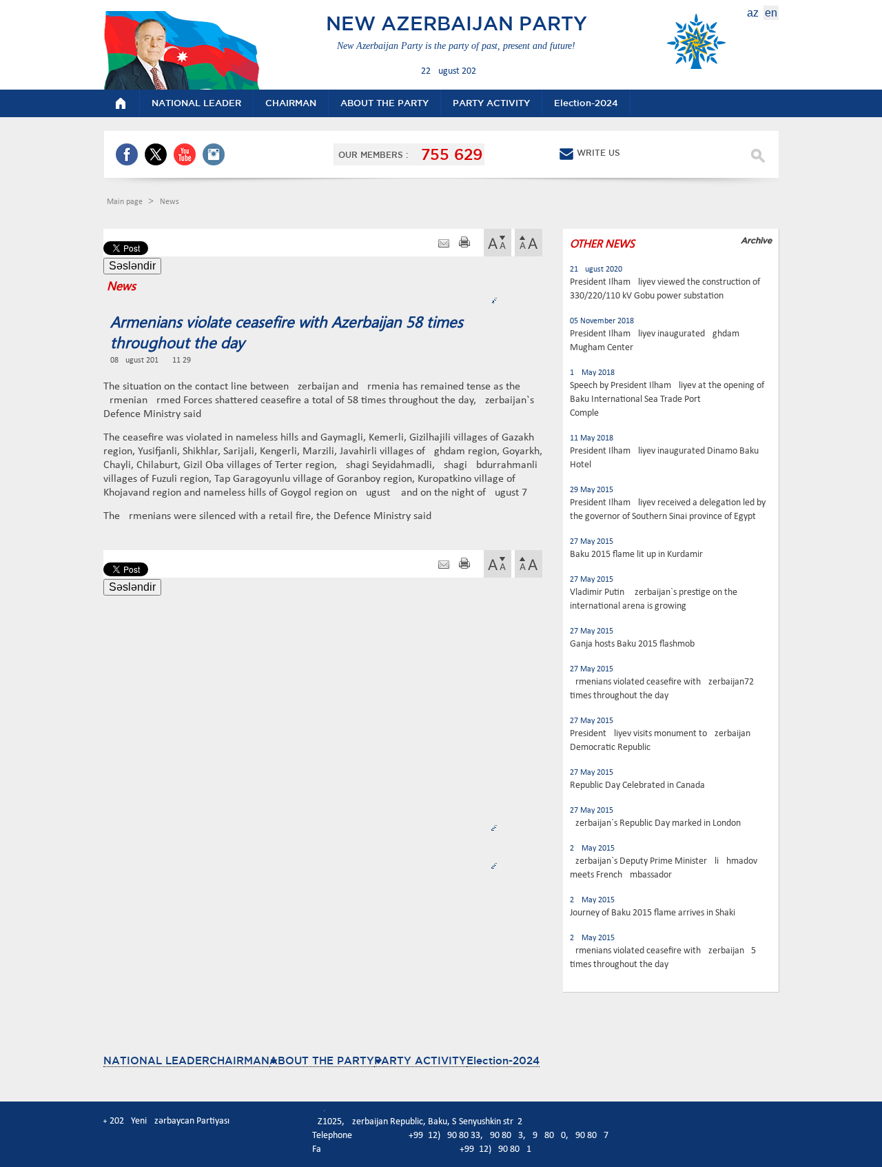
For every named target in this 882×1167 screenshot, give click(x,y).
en (771, 13)
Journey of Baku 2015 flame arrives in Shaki (652, 913)
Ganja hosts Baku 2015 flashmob (632, 644)
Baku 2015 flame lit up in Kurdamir (636, 554)
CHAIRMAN (239, 1060)
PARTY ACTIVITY (420, 1060)
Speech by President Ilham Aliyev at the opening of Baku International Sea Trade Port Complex (667, 399)
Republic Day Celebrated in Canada (637, 785)
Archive (756, 240)
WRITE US (598, 152)
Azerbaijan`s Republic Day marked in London (655, 823)
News (169, 202)
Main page (126, 202)
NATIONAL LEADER (156, 1060)
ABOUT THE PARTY (321, 1060)
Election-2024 (503, 1060)
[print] (464, 244)
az (753, 13)
